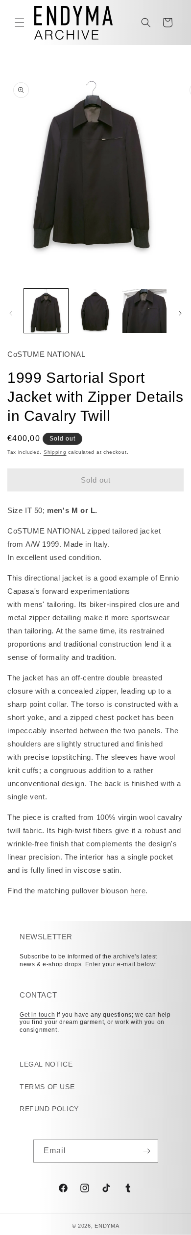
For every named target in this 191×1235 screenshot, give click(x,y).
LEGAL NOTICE (46, 1064)
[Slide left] (11, 313)
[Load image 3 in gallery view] (144, 311)
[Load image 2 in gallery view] (95, 311)
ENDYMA (107, 1226)
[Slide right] (180, 313)
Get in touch (37, 1014)
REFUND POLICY (49, 1109)
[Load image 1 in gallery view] (46, 311)
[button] (19, 22)
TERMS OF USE (47, 1087)
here (137, 890)
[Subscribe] (147, 1151)
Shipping (55, 452)
